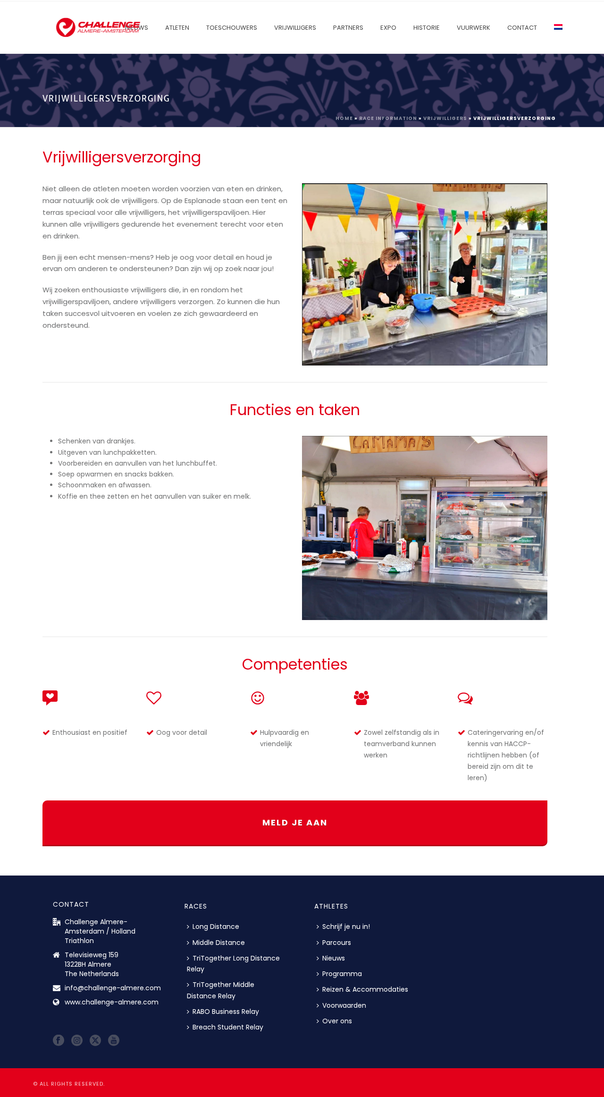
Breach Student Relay (228, 1027)
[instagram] (77, 1041)
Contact (522, 27)
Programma (342, 973)
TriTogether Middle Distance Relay (220, 990)
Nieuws (333, 958)
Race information (388, 118)
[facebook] (58, 1041)
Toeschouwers (231, 27)
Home (344, 118)
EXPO (388, 27)
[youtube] (113, 1041)
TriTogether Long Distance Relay (233, 963)
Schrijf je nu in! (346, 926)
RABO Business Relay (226, 1011)
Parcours (336, 942)
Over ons (337, 1021)
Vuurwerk (473, 27)
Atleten (177, 27)
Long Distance (216, 926)
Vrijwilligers (295, 27)
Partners (348, 27)
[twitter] (95, 1041)
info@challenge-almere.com (113, 988)
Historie (426, 27)
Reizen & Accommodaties (365, 989)
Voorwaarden (344, 1005)
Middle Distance (219, 942)
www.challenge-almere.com (112, 1002)
